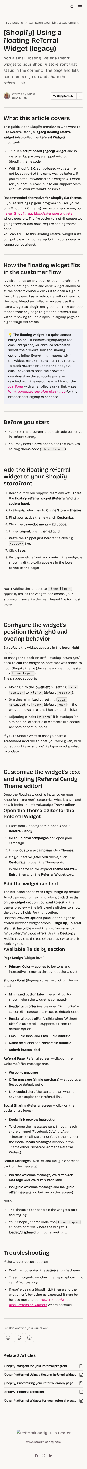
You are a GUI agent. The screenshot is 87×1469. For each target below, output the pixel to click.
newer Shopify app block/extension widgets (38, 213)
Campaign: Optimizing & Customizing (54, 23)
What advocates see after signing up (37, 392)
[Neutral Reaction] (18, 1337)
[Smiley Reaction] (29, 1337)
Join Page (15, 386)
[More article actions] (79, 96)
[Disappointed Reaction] (8, 1337)
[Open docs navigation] (79, 6)
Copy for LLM (65, 96)
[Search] (72, 6)
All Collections (13, 23)
